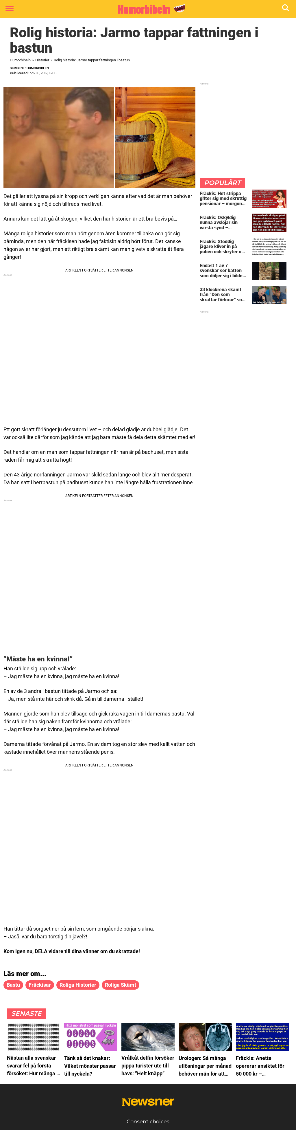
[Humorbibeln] (146, 9)
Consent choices (148, 1121)
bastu (13, 985)
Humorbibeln (20, 60)
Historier (42, 60)
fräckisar (40, 985)
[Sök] (286, 9)
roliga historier (78, 985)
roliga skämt (120, 985)
